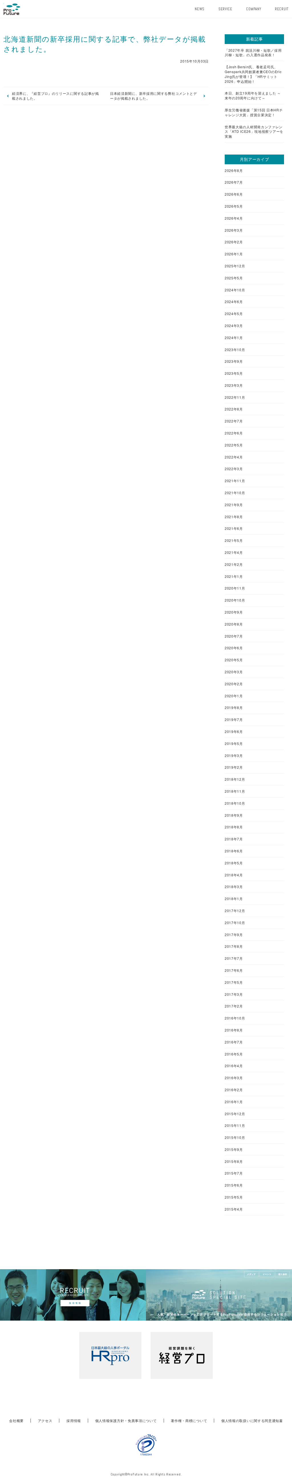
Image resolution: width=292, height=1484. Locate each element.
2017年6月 (234, 970)
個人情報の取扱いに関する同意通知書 (252, 1420)
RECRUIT (282, 9)
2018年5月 (234, 863)
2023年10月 (235, 349)
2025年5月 (234, 278)
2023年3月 (234, 385)
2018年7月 (234, 839)
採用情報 (73, 1420)
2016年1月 (234, 1102)
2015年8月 (234, 1161)
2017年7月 (234, 958)
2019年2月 (234, 767)
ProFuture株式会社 (11, 9)
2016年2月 (234, 1090)
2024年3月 (234, 325)
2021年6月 (234, 528)
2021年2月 (234, 564)
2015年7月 (234, 1173)
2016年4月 (234, 1066)
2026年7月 (234, 182)
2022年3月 (234, 468)
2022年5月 (234, 445)
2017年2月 (234, 1006)
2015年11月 (235, 1125)
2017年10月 (235, 922)
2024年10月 (235, 290)
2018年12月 (235, 779)
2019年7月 (234, 719)
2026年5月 (234, 206)
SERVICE (225, 9)
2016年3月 (234, 1078)
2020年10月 (235, 600)
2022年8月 (234, 409)
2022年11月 (235, 397)
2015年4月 (234, 1209)
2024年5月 (234, 313)
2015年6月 (234, 1185)
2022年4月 (234, 457)
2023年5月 (234, 373)
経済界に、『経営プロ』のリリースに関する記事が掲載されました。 (55, 96)
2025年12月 (235, 266)
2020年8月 (234, 624)
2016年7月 (234, 1042)
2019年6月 (234, 731)
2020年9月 (234, 612)
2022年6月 (234, 433)
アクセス (45, 1420)
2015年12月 (235, 1114)
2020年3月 (234, 672)
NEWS (199, 9)
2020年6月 (234, 648)
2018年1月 (234, 898)
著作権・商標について (189, 1420)
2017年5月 (234, 982)
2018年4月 (234, 875)
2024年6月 (234, 301)
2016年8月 (234, 1030)
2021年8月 (234, 516)
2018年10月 (235, 803)
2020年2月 (234, 684)
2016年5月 (234, 1054)
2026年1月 (234, 254)
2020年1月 (234, 696)
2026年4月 (234, 218)
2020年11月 (235, 588)
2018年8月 (234, 827)
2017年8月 (234, 946)
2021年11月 (235, 480)
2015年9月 (234, 1149)
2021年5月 (234, 540)
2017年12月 (235, 910)
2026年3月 (234, 230)
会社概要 (16, 1420)
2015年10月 (235, 1137)
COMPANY (253, 9)
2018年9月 (234, 815)
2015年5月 (234, 1197)
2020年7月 (234, 636)
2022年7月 (234, 421)
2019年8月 (234, 707)
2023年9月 (234, 361)
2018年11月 (235, 791)
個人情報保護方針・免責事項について (126, 1420)
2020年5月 (234, 660)
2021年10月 (235, 492)
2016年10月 (235, 1018)
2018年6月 (234, 851)
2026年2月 (234, 242)
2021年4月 (234, 552)
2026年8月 (234, 170)
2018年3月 (234, 886)
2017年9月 (234, 934)
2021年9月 (234, 504)
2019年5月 (234, 743)
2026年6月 (234, 194)
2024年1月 (234, 337)
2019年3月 (234, 755)
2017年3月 (234, 994)
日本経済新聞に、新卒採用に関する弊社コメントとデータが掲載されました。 (153, 96)
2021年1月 (234, 576)
